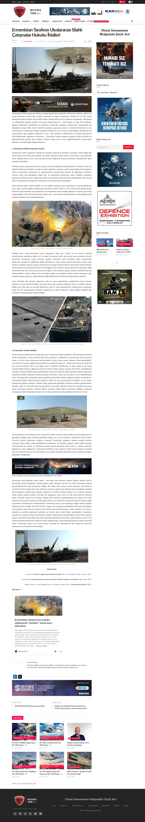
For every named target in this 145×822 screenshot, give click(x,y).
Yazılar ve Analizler (69, 41)
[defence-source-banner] (52, 688)
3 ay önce (71, 777)
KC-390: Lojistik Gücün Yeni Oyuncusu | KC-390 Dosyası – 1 (51, 772)
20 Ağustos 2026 (123, 255)
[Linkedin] (15, 677)
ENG (123, 2)
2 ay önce (71, 748)
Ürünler (45, 21)
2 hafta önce (17, 748)
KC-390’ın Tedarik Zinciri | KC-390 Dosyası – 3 (50, 743)
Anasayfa (16, 21)
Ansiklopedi (57, 21)
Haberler (26, 21)
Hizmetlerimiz (79, 21)
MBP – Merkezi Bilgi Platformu (90, 810)
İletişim (32, 2)
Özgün (36, 21)
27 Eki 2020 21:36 (41, 41)
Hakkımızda (26, 2)
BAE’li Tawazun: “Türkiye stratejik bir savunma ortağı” (79, 772)
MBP (99, 21)
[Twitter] (20, 677)
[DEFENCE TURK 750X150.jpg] (52, 466)
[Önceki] (112, 262)
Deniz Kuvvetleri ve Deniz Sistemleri (125, 244)
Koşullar (19, 2)
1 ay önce (44, 748)
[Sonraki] (116, 262)
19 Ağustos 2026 (103, 255)
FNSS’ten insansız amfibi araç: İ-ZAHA (123, 250)
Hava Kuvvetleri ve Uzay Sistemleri (22, 738)
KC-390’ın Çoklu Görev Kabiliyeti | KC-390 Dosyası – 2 (24, 772)
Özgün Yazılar (58, 41)
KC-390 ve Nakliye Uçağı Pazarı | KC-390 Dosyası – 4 (24, 743)
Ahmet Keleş (28, 41)
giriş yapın (33, 783)
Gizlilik (14, 2)
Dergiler (68, 21)
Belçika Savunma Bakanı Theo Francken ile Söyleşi (78, 743)
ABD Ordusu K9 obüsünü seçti (102, 250)
